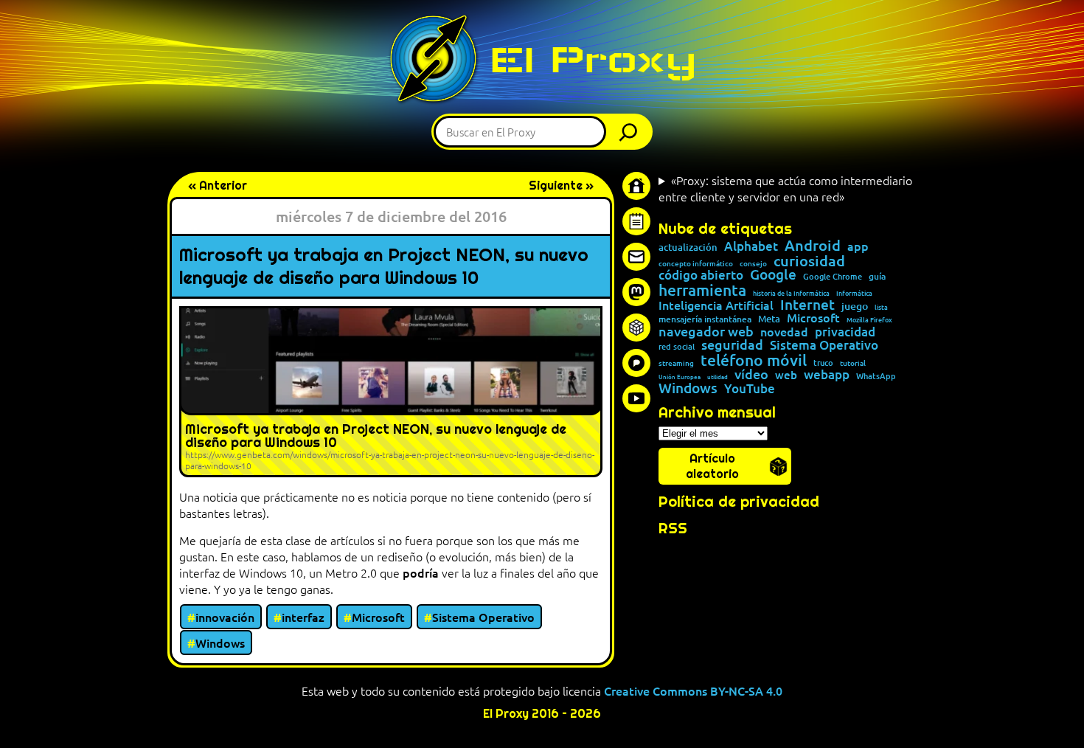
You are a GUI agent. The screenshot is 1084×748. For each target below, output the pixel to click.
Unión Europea (680, 376)
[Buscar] (632, 132)
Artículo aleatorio (712, 466)
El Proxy (593, 59)
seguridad (732, 344)
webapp (827, 375)
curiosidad (809, 260)
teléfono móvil (754, 359)
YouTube (749, 389)
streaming (676, 363)
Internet (807, 305)
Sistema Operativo (483, 617)
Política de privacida (734, 501)
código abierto (701, 275)
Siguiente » (561, 185)
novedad (784, 331)
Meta (769, 319)
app (858, 246)
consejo (753, 263)
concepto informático (696, 263)
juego (854, 306)
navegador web (706, 331)
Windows (220, 642)
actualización (688, 247)
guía (877, 276)
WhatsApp (876, 376)
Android (813, 245)
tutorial (853, 363)
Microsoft (378, 617)
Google (773, 275)
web (786, 375)
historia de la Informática (791, 293)
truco (823, 363)
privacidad (845, 332)
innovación (224, 617)
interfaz (303, 617)
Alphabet (751, 246)
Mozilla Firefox (869, 319)
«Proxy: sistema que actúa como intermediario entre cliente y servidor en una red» (785, 188)
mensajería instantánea (705, 319)
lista (881, 307)
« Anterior (217, 185)
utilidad (717, 376)
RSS (673, 528)
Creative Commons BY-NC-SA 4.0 (693, 690)
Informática (854, 293)
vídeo (751, 374)
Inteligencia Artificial (716, 305)
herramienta (702, 289)
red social (677, 346)
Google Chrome (832, 276)
